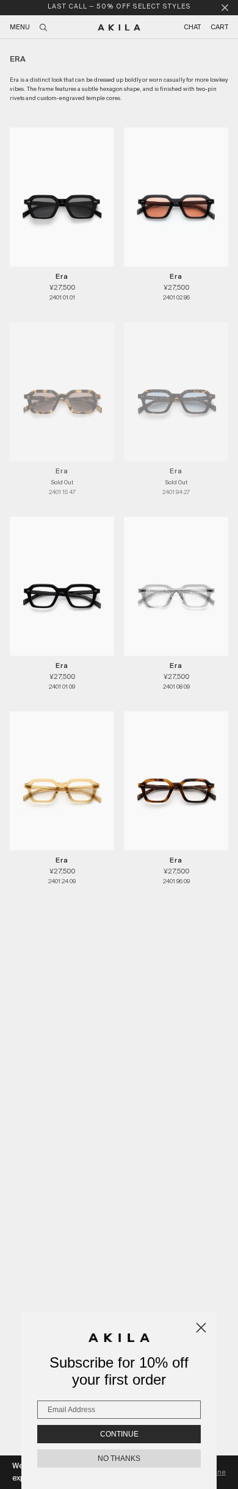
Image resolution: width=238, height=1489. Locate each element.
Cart (219, 27)
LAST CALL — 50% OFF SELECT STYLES (119, 7)
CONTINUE (119, 1434)
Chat (192, 27)
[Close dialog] (201, 1327)
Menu (20, 27)
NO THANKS (119, 1458)
